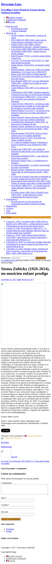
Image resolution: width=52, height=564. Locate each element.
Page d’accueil (12, 26)
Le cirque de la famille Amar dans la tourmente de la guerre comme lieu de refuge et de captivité (31, 177)
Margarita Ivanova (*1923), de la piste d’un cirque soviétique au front (28, 139)
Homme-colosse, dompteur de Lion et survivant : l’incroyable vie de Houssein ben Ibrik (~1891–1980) (30, 172)
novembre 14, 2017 (9, 279)
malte (19, 279)
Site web (4, 512)
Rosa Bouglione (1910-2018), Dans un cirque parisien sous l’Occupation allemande (29, 134)
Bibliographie (11, 206)
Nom (3, 498)
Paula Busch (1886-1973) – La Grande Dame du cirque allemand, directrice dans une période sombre (30, 188)
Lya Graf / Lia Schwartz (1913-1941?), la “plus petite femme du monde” (30, 61)
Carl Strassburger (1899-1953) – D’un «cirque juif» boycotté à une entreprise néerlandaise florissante (29, 99)
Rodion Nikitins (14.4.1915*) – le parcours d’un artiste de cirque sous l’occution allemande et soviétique (30, 112)
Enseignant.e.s (12, 199)
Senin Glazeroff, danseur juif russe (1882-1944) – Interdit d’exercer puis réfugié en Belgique (31, 118)
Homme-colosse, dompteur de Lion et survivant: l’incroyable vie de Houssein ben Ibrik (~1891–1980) (30, 128)
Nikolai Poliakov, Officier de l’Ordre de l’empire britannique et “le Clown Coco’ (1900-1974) (30, 71)
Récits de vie (11, 33)
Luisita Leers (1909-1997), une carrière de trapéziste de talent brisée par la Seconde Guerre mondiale (30, 151)
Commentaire (6, 483)
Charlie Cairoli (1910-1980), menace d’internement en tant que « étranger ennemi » (29, 45)
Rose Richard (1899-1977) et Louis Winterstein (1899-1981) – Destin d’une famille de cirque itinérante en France (30, 83)
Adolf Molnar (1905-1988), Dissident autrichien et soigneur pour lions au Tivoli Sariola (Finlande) (31, 93)
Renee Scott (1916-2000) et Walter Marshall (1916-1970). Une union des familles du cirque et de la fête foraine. (30, 76)
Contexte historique (19, 31)
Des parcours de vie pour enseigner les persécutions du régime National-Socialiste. (28, 202)
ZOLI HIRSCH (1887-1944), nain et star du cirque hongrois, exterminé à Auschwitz (28, 41)
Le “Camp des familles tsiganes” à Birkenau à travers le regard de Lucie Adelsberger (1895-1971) (29, 144)
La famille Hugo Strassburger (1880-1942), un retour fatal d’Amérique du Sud (29, 123)
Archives (9, 208)
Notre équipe (11, 213)
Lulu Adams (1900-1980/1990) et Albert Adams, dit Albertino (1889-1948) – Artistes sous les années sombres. (30, 51)
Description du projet (19, 29)
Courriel (4, 505)
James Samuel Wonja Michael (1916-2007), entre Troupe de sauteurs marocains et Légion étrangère (31, 182)
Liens (8, 211)
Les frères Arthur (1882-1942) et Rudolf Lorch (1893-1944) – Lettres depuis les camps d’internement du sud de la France (29, 194)
